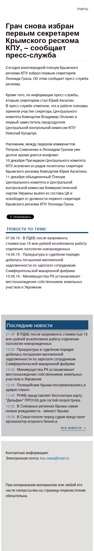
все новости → (73, 427)
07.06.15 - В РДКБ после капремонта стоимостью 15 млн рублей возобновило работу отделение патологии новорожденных (46, 243)
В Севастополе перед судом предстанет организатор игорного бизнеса (45, 419)
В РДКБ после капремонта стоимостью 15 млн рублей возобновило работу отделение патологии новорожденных (47, 338)
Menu (82, 8)
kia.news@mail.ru (54, 458)
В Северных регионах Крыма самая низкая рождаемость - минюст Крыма (42, 408)
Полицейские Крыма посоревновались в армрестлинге (46, 387)
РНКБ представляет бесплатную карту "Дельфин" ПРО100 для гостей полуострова (44, 398)
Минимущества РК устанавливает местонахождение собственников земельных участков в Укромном (44, 374)
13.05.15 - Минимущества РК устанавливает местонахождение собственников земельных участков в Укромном (44, 281)
